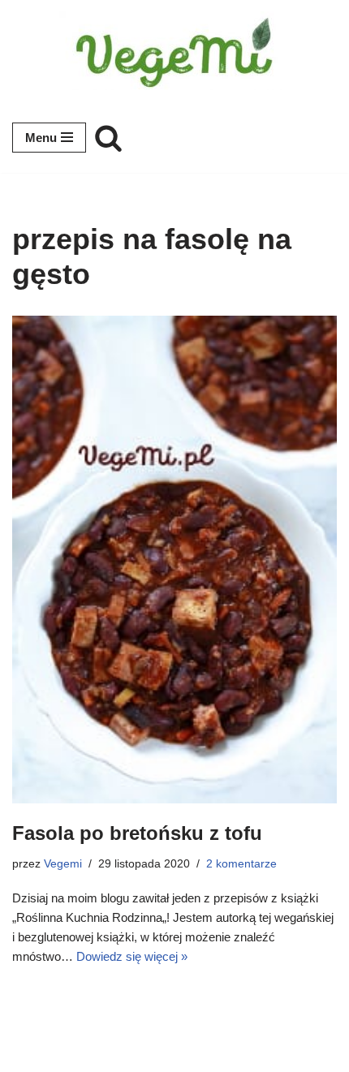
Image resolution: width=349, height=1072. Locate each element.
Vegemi (63, 864)
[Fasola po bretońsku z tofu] (174, 559)
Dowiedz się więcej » (131, 956)
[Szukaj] (108, 137)
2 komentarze (241, 864)
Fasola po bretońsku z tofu (137, 833)
